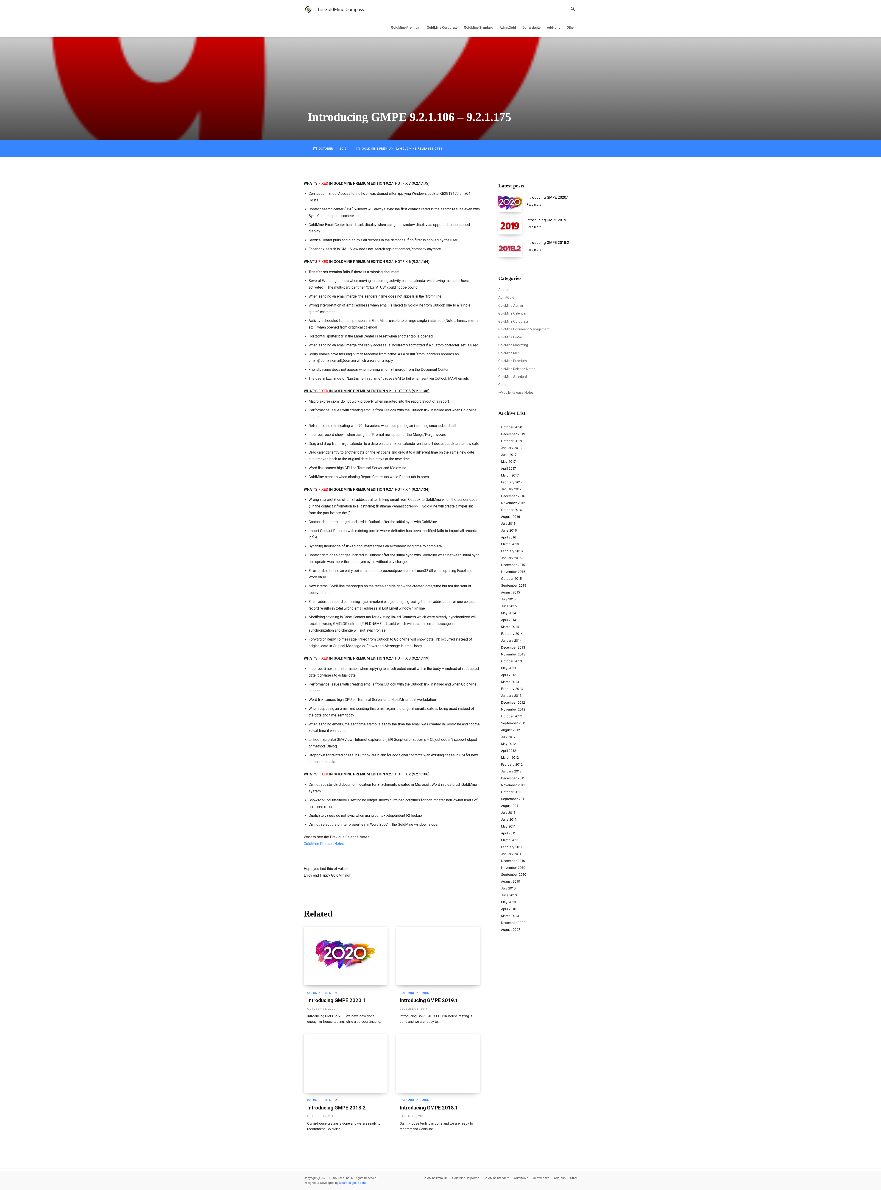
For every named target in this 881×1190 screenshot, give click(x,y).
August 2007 (510, 929)
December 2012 (513, 702)
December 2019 (513, 434)
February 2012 (512, 764)
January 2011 (511, 854)
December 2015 (513, 565)
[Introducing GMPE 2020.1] (346, 956)
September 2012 (513, 723)
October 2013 (511, 661)
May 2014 (508, 613)
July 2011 (508, 812)
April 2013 (508, 675)
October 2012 (511, 716)
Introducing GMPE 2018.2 (336, 1108)
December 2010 (513, 861)
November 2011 (513, 785)
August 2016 (510, 516)
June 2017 (509, 455)
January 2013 (511, 695)
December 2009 (513, 923)
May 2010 (508, 902)
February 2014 (512, 633)
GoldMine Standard (478, 27)
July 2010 (508, 888)
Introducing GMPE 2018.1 (429, 1108)
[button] (572, 9)
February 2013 (512, 689)
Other (571, 27)
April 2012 (508, 750)
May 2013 (508, 668)
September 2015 (513, 585)
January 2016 (511, 558)
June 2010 (509, 895)
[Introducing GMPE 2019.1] (438, 956)
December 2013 (513, 647)
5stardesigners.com (352, 1182)
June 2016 (509, 530)
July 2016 (508, 523)
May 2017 (508, 461)
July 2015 (508, 599)
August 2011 (510, 806)
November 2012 (513, 709)
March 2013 (510, 682)
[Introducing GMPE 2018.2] (346, 1063)
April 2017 (508, 468)
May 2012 (508, 744)
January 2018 (511, 448)
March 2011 (510, 840)
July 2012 (508, 737)
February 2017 (512, 482)
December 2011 (513, 778)
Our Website (531, 27)
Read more (534, 204)
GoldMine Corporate (442, 27)
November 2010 (513, 868)
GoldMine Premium (405, 27)
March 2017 (510, 475)
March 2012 (510, 757)
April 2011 (508, 833)
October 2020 (511, 427)
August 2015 (510, 592)
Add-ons (553, 27)
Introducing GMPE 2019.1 (429, 1000)
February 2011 (511, 847)
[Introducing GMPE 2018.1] (438, 1063)
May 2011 (508, 826)
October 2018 (511, 441)
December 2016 (513, 496)
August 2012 (510, 730)
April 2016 (508, 537)
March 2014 (510, 627)
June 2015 (509, 606)
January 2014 (511, 640)
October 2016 (511, 510)
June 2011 (508, 819)
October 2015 (511, 578)
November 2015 (513, 572)
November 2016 (513, 503)
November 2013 (513, 654)
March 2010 (510, 916)
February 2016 (512, 551)
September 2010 (513, 874)
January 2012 (511, 771)
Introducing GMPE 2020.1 (336, 1000)
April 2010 (508, 909)
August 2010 (510, 881)
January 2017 (511, 489)
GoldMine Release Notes (421, 148)
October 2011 (511, 792)
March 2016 (510, 544)
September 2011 (513, 799)
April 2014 (508, 620)
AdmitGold (508, 27)
